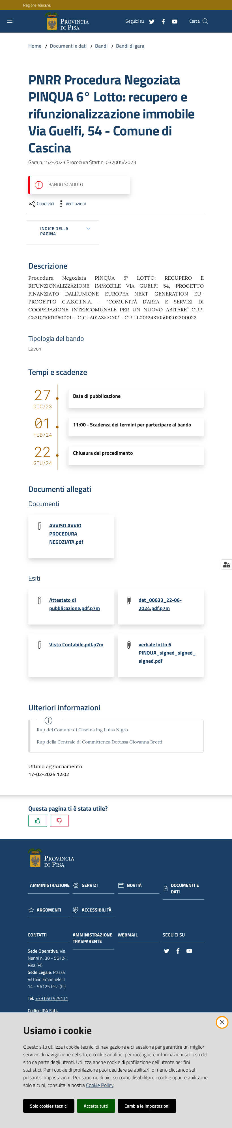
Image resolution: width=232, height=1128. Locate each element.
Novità (134, 885)
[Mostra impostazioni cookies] (226, 564)
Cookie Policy (99, 1085)
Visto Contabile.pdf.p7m (76, 644)
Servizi (90, 885)
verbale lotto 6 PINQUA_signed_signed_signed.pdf (167, 653)
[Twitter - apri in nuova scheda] (149, 21)
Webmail (128, 935)
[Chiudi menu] (211, 11)
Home (34, 46)
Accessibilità (96, 910)
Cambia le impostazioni (146, 1105)
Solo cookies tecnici (49, 1105)
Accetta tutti (96, 1105)
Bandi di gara (130, 46)
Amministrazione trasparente (92, 938)
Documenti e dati (68, 46)
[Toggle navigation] (9, 20)
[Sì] (37, 821)
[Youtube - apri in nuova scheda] (172, 21)
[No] (59, 821)
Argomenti (49, 910)
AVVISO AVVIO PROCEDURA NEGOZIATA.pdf (66, 534)
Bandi (101, 46)
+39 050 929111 (51, 998)
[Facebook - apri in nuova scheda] (161, 21)
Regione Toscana (37, 5)
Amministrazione (50, 885)
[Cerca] (205, 21)
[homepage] (68, 21)
